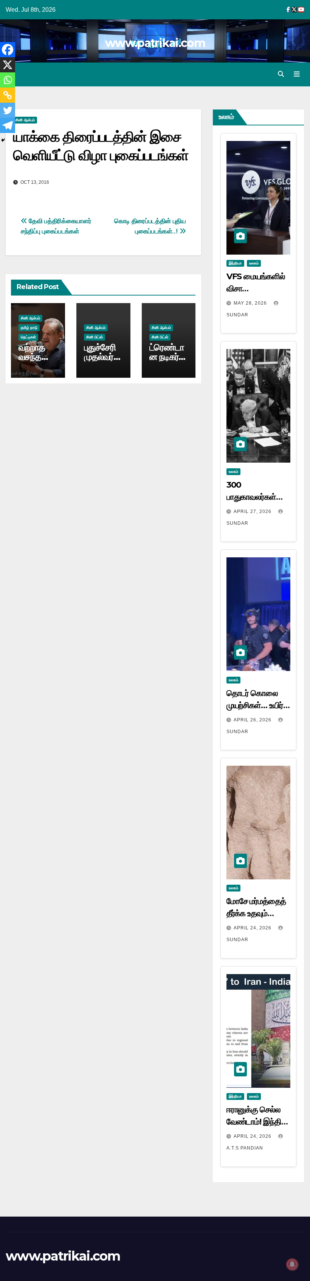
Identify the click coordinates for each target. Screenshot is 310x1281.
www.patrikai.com (155, 43)
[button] (281, 74)
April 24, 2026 (253, 928)
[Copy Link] (7, 95)
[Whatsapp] (7, 80)
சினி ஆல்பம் (25, 120)
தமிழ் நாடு (29, 327)
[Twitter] (7, 110)
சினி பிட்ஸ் (94, 337)
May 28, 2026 (251, 303)
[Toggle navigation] (296, 74)
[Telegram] (7, 125)
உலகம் (254, 263)
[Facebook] (7, 49)
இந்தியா (235, 263)
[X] (7, 64)
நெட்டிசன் (28, 337)
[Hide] (3, 140)
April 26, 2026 (253, 720)
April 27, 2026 (253, 511)
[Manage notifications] (292, 1264)
